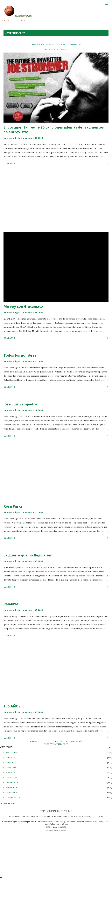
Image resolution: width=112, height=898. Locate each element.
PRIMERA (35, 45)
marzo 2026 (11, 777)
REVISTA (52, 45)
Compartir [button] (9, 163)
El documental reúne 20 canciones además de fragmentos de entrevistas (54, 129)
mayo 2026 (11, 767)
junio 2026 (11, 762)
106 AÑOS (12, 706)
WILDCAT (56, 49)
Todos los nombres (20, 355)
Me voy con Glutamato (23, 306)
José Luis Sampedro (20, 404)
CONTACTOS (61, 744)
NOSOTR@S (76, 45)
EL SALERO (67, 45)
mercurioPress (16, 33)
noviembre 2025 (13, 797)
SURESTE (64, 49)
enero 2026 (11, 787)
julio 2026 (10, 757)
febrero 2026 (12, 782)
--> (107, 163)
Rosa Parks (13, 506)
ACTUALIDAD (43, 45)
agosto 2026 (12, 752)
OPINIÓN (59, 45)
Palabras (11, 604)
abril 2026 (10, 772)
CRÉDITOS (49, 744)
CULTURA (68, 741)
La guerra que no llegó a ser (28, 555)
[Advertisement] (56, 198)
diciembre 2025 (13, 792)
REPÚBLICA (49, 49)
